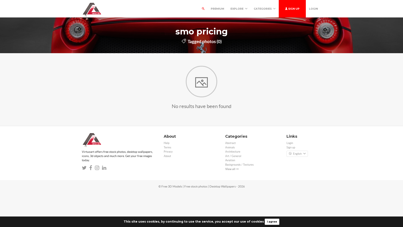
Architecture (232, 151)
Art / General (233, 156)
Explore (237, 8)
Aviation (230, 160)
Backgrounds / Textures (239, 164)
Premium (217, 8)
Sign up (294, 8)
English (297, 153)
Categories (263, 8)
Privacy (168, 151)
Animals (230, 147)
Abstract (230, 143)
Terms (167, 147)
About (167, 156)
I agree (272, 221)
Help (166, 143)
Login (313, 8)
